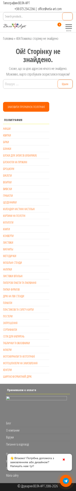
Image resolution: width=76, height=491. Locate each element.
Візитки (7, 182)
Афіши (7, 129)
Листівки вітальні (12, 276)
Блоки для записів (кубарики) (20, 155)
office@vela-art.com (50, 8)
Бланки (7, 149)
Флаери (7, 350)
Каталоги (8, 222)
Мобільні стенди (12, 263)
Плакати (7, 303)
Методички (9, 256)
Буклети (7, 175)
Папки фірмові (11, 289)
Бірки (6, 142)
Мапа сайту (12, 475)
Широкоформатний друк (17, 376)
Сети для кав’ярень (13, 336)
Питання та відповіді (17, 444)
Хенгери (7, 370)
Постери (8, 316)
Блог (8, 423)
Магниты (8, 249)
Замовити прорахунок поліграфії (26, 107)
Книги (6, 229)
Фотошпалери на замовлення (20, 363)
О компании (12, 430)
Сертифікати (10, 330)
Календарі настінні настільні (19, 209)
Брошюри (8, 169)
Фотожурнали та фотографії (19, 356)
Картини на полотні (14, 216)
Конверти (8, 236)
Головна (8, 38)
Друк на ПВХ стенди (13, 296)
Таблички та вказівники (16, 343)
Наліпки (7, 269)
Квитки (7, 135)
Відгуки (10, 437)
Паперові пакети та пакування (19, 283)
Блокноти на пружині (15, 162)
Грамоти (8, 196)
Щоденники (10, 202)
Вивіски (7, 189)
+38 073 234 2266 (25, 8)
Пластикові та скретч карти (18, 309)
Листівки (8, 242)
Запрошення (10, 323)
